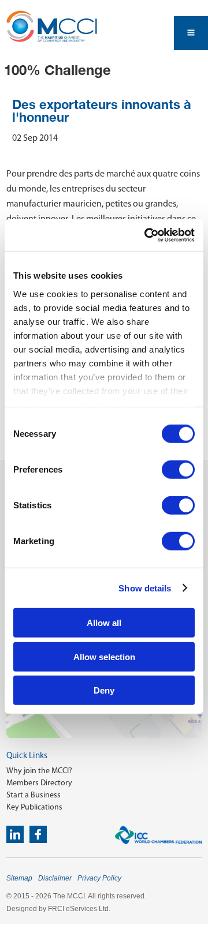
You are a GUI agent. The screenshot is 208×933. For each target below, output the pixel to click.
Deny (104, 690)
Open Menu (191, 33)
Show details (144, 588)
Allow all (104, 623)
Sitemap (19, 878)
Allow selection (104, 656)
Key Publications (34, 807)
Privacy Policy (99, 878)
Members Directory (39, 783)
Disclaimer (55, 878)
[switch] (178, 469)
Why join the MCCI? (39, 770)
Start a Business (33, 795)
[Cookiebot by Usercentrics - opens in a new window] (147, 234)
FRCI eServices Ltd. (79, 909)
